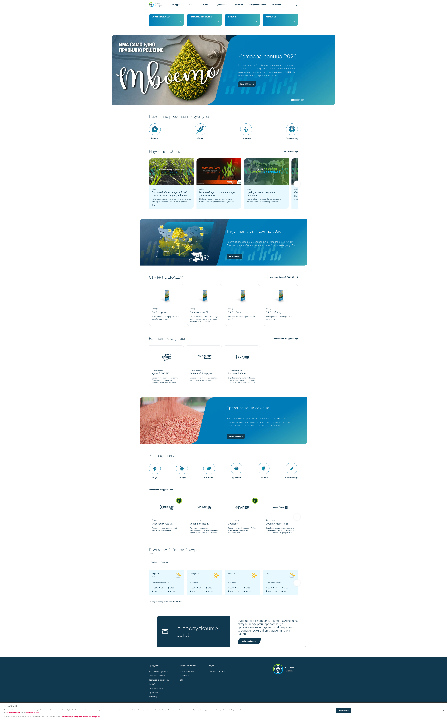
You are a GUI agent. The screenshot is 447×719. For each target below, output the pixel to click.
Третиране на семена (159, 680)
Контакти (278, 4)
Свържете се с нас (217, 671)
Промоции (238, 4)
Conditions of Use (32, 712)
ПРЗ (192, 4)
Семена (206, 4)
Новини (182, 680)
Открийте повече (257, 4)
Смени (151, 553)
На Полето (184, 676)
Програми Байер (156, 688)
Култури (177, 4)
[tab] (154, 562)
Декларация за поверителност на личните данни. (81, 717)
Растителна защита (158, 671)
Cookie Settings (343, 710)
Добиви (222, 4)
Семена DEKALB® (157, 676)
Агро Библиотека (187, 671)
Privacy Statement (13, 712)
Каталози (153, 696)
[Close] (443, 710)
